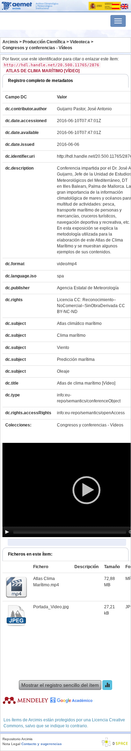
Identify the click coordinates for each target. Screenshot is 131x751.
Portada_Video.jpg (51, 606)
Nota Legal (11, 744)
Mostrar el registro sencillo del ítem (60, 685)
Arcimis (10, 41)
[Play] (7, 532)
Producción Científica (44, 41)
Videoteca (80, 41)
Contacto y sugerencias (41, 744)
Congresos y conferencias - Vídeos (37, 47)
